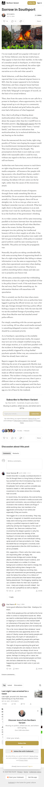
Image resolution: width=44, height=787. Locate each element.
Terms (26, 772)
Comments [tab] (7, 453)
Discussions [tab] (18, 685)
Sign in (39, 3)
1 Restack (26, 431)
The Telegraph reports (25, 123)
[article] (22, 697)
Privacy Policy (23, 760)
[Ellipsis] (41, 473)
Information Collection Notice (28, 758)
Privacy (19, 772)
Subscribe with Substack (23, 751)
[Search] (40, 685)
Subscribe (31, 3)
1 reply (11, 597)
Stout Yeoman (11, 473)
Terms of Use (34, 756)
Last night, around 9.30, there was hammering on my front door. (14, 697)
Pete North (10, 14)
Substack (11, 782)
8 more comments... (9, 675)
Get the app (32, 777)
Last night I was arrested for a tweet (15, 692)
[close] (38, 711)
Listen (39, 15)
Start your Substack (16, 777)
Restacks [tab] (16, 453)
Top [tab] (4, 685)
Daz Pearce (10, 604)
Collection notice (35, 772)
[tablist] (11, 453)
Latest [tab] (10, 685)
